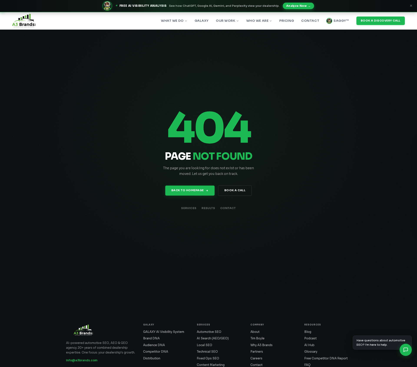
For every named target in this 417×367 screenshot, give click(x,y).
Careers (256, 358)
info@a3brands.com (82, 360)
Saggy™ (341, 21)
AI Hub (309, 345)
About (255, 332)
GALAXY (201, 21)
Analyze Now (298, 6)
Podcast (310, 338)
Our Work (225, 21)
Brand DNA (151, 338)
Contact (310, 21)
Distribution (151, 358)
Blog (307, 332)
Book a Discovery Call (380, 20)
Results (208, 208)
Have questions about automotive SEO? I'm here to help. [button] (380, 343)
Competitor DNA (155, 352)
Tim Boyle (257, 338)
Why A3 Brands (261, 345)
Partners (256, 352)
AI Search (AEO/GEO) (213, 338)
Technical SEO (207, 352)
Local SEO (204, 345)
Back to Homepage (187, 190)
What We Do (172, 21)
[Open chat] (406, 350)
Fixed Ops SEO (208, 358)
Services (188, 208)
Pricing (286, 21)
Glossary (310, 352)
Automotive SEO (209, 332)
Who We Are (257, 21)
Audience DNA (154, 345)
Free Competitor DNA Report (326, 358)
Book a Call (235, 190)
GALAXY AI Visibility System (163, 332)
